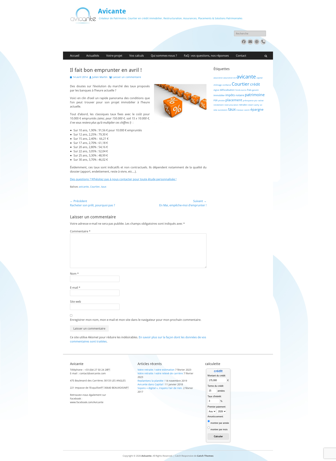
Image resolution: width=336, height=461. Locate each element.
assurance (218, 78)
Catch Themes (205, 455)
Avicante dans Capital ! (151, 384)
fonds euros (240, 90)
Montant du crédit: (217, 375)
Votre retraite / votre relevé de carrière (160, 373)
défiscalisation (227, 89)
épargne (257, 109)
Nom (74, 274)
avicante (84, 186)
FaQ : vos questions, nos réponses (206, 56)
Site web (75, 301)
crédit (255, 84)
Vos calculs (136, 56)
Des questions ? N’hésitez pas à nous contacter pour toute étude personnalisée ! (123, 179)
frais (249, 89)
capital (259, 78)
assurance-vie (229, 78)
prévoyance (248, 100)
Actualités (92, 56)
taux (103, 186)
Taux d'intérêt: (215, 396)
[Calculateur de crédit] (218, 372)
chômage (218, 85)
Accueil (74, 56)
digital (216, 90)
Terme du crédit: (216, 386)
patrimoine (255, 94)
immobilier (219, 95)
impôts (230, 95)
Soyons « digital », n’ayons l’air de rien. (160, 388)
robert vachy (253, 105)
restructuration (231, 105)
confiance (226, 85)
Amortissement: (216, 416)
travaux (239, 110)
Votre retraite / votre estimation (156, 369)
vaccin (247, 110)
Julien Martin (99, 77)
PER (216, 100)
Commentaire (80, 231)
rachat (261, 100)
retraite (243, 104)
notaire (240, 95)
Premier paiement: (217, 406)
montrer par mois (219, 429)
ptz (255, 100)
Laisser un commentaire (127, 77)
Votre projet (114, 56)
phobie (221, 100)
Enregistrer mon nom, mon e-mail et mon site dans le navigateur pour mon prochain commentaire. (135, 320)
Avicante (112, 11)
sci (261, 105)
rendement (219, 105)
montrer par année (220, 423)
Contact (241, 56)
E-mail (75, 288)
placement (233, 100)
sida (215, 110)
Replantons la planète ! (151, 380)
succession (222, 110)
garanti (255, 90)
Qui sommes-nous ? (164, 56)
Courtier (95, 186)
